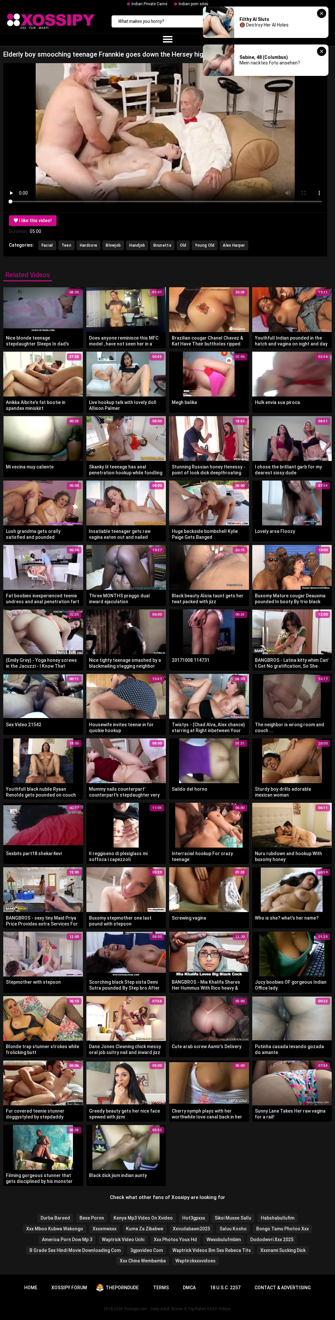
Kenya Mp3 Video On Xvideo (143, 1218)
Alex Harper (234, 245)
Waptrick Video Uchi (123, 1239)
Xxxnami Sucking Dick (283, 1250)
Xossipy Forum (69, 1287)
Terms (161, 1287)
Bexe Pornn (91, 1218)
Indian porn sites (193, 4)
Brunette (162, 245)
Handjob (137, 245)
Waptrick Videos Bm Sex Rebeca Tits (211, 1250)
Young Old (205, 245)
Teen (66, 245)
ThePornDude (122, 1287)
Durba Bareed (55, 1218)
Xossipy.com (135, 1309)
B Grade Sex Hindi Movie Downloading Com (75, 1250)
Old (183, 245)
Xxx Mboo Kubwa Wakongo (54, 1228)
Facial (47, 245)
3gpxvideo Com (146, 1250)
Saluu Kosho (233, 1228)
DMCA (189, 1287)
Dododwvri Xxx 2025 (271, 1239)
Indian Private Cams (150, 4)
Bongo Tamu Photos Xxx (282, 1228)
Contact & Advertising (283, 1287)
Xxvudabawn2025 (191, 1228)
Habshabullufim (277, 1218)
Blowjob (113, 245)
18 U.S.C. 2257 (225, 1287)
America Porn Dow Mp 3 (67, 1239)
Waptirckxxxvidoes (195, 1260)
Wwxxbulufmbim (223, 1239)
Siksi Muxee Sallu (233, 1218)
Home (30, 1287)
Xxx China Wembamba (143, 1260)
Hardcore (88, 245)
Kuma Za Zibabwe (144, 1228)
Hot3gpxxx (193, 1218)
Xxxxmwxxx (104, 1228)
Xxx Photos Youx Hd (175, 1239)
